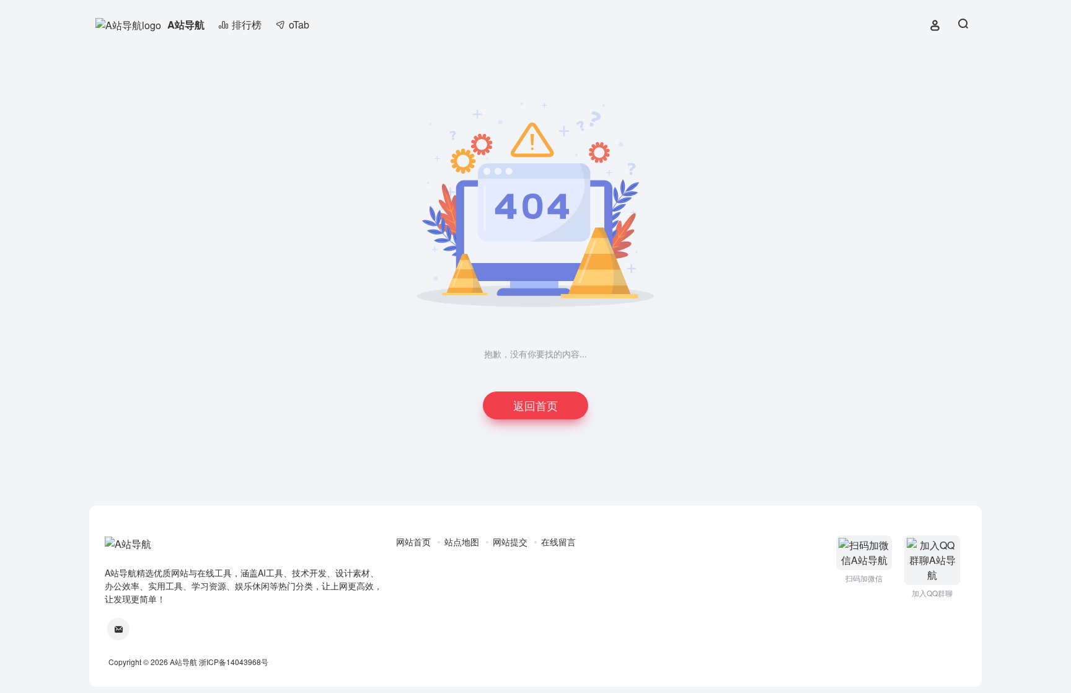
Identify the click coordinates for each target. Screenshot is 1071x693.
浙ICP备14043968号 (233, 661)
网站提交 (510, 541)
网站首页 (413, 541)
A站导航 (186, 24)
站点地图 (461, 541)
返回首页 (535, 405)
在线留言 (558, 541)
